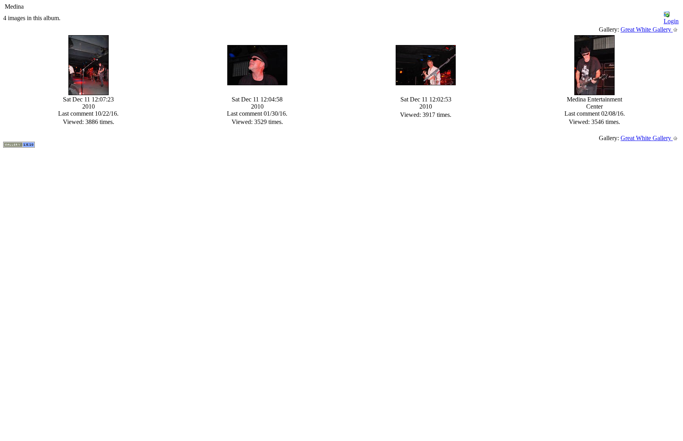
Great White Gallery (647, 29)
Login (671, 21)
